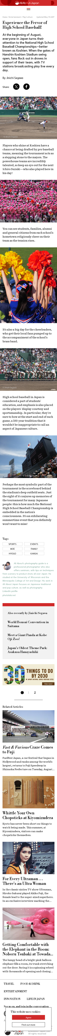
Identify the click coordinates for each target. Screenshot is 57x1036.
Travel (9, 984)
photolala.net (9, 595)
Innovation (12, 999)
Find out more (28, 1024)
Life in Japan (36, 999)
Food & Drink (30, 984)
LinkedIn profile (10, 591)
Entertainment (15, 991)
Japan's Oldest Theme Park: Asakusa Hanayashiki (27, 650)
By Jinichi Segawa (13, 77)
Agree (28, 1017)
